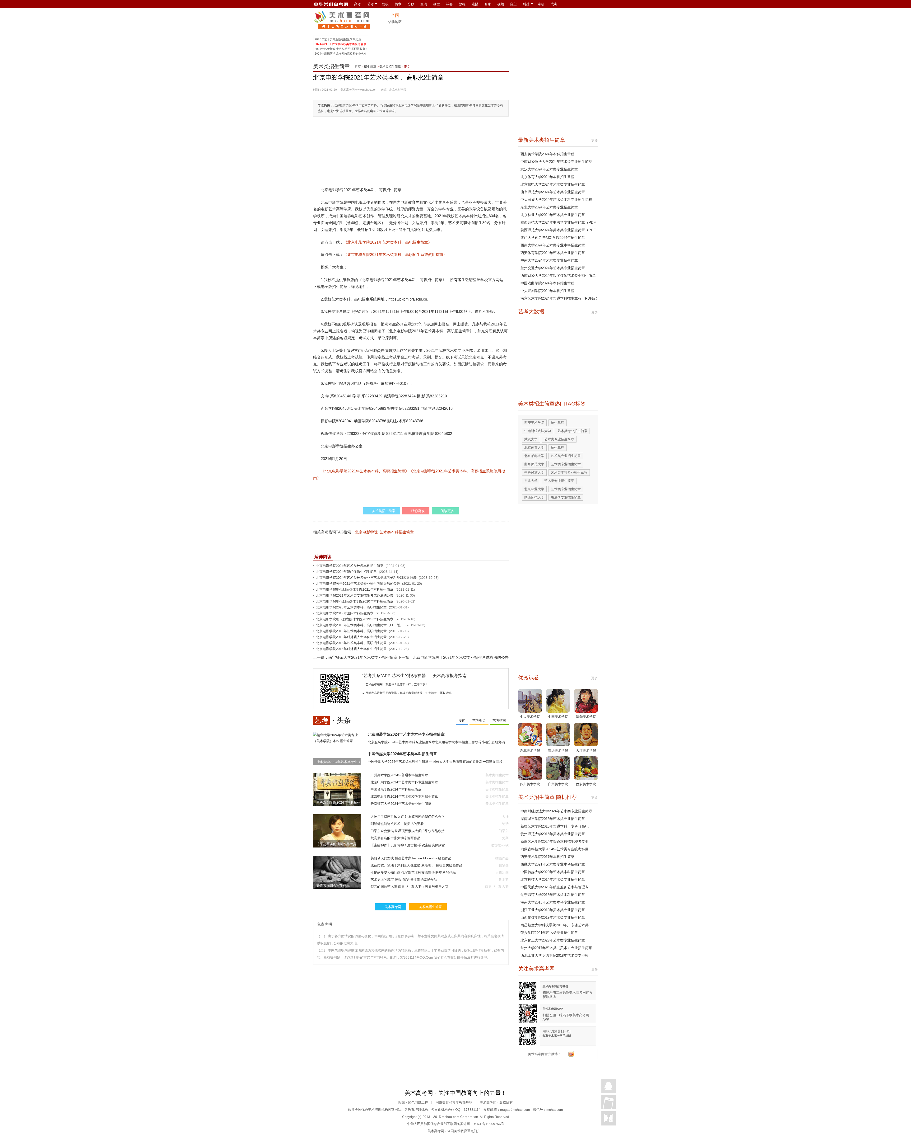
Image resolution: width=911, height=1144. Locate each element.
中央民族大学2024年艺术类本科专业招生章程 (556, 200)
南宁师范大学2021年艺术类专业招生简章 (363, 657)
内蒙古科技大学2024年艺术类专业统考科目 (555, 849)
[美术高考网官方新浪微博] (571, 1054)
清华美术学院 (586, 717)
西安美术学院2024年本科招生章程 (547, 154)
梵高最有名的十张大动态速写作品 (395, 838)
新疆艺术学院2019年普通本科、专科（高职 (555, 826)
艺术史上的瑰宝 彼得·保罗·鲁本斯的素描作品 (404, 879)
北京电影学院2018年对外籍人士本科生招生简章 (351, 649)
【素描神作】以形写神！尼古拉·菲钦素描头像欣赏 (408, 845)
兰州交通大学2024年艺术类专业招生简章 (553, 268)
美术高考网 (347, 89)
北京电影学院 (366, 532)
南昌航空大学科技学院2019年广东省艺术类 (555, 925)
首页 (358, 66)
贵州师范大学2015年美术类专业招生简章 (553, 834)
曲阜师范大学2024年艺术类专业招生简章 (553, 192)
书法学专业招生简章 (566, 497)
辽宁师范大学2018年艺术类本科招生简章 (553, 895)
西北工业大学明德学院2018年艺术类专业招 (555, 955)
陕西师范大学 (534, 497)
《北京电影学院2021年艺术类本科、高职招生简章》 (388, 242)
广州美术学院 (558, 784)
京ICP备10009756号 (489, 1124)
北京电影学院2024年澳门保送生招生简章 (346, 572)
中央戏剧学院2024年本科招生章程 (547, 291)
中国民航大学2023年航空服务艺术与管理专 (555, 887)
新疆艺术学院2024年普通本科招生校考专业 (555, 841)
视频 (500, 4)
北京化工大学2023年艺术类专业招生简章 (553, 940)
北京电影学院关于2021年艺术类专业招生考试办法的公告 (358, 583)
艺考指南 (499, 720)
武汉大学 (531, 439)
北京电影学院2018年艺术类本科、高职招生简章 (351, 643)
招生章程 (557, 422)
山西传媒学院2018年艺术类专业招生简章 (553, 917)
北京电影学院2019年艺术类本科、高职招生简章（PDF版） (359, 625)
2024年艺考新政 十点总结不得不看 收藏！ (341, 49)
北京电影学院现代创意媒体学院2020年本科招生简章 (354, 601)
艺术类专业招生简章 (572, 431)
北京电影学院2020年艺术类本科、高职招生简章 (351, 607)
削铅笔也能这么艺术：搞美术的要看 (397, 824)
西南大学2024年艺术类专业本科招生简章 (553, 245)
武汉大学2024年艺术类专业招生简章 (549, 169)
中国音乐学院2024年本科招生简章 (396, 789)
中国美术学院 (558, 717)
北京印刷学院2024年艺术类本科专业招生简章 (404, 782)
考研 (541, 4)
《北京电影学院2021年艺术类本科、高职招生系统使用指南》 (395, 255)
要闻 (462, 720)
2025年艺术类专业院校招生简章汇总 (338, 39)
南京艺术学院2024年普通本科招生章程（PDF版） (560, 298)
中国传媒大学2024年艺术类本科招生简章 (402, 754)
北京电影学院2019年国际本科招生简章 (344, 613)
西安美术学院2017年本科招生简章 (547, 857)
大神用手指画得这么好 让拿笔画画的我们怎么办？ (408, 817)
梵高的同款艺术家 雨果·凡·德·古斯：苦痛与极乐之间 (409, 887)
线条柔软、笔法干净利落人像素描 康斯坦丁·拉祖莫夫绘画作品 (416, 865)
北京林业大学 (534, 489)
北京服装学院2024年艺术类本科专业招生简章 (406, 734)
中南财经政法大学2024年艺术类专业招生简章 (556, 162)
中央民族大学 (534, 472)
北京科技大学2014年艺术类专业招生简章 (553, 879)
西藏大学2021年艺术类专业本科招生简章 (553, 864)
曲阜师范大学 (534, 464)
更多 (594, 140)
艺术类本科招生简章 (397, 532)
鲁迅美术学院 (558, 750)
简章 (398, 4)
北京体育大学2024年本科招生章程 (547, 177)
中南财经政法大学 (537, 431)
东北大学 (531, 481)
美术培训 (374, 1109)
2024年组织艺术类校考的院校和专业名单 (341, 53)
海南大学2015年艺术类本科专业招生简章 (553, 902)
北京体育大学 (534, 447)
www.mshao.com (366, 89)
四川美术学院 (530, 784)
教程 (462, 4)
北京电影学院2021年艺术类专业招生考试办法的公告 (354, 595)
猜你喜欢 (418, 511)
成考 (554, 4)
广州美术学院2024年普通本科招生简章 (399, 775)
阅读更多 (447, 511)
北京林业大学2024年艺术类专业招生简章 (553, 215)
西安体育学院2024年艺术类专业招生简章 (553, 253)
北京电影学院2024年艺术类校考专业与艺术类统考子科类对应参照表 (366, 577)
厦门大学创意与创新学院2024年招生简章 (553, 237)
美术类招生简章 (331, 66)
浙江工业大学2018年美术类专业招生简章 (553, 910)
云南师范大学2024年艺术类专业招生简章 (401, 803)
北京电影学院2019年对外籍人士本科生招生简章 (351, 637)
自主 (513, 4)
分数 (411, 4)
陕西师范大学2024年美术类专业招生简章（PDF (558, 230)
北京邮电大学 (534, 456)
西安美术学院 (534, 422)
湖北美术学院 (530, 750)
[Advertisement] (511, 21)
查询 (423, 4)
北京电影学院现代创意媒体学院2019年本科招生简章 (354, 619)
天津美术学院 (586, 750)
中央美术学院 (530, 717)
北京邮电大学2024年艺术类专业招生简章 (553, 184)
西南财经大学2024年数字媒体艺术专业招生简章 (558, 275)
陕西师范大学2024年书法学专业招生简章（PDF (558, 222)
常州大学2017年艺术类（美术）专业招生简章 (556, 948)
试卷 (449, 4)
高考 (357, 4)
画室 (436, 4)
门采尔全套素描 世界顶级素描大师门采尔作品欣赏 (408, 831)
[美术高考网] (331, 4)
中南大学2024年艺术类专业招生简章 (549, 260)
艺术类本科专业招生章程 (569, 472)
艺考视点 (479, 720)
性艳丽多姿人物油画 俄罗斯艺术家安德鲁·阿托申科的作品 (413, 872)
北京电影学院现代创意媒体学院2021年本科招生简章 (354, 589)
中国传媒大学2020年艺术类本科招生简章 (553, 872)
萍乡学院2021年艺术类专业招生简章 (549, 933)
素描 (475, 4)
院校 (385, 4)
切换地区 (395, 22)
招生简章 (370, 66)
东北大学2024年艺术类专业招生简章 (549, 207)
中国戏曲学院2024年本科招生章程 (547, 283)
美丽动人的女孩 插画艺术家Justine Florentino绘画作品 (411, 858)
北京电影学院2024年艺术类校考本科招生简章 (349, 566)
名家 (487, 4)
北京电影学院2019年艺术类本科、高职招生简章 (351, 631)
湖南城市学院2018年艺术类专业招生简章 (553, 819)
